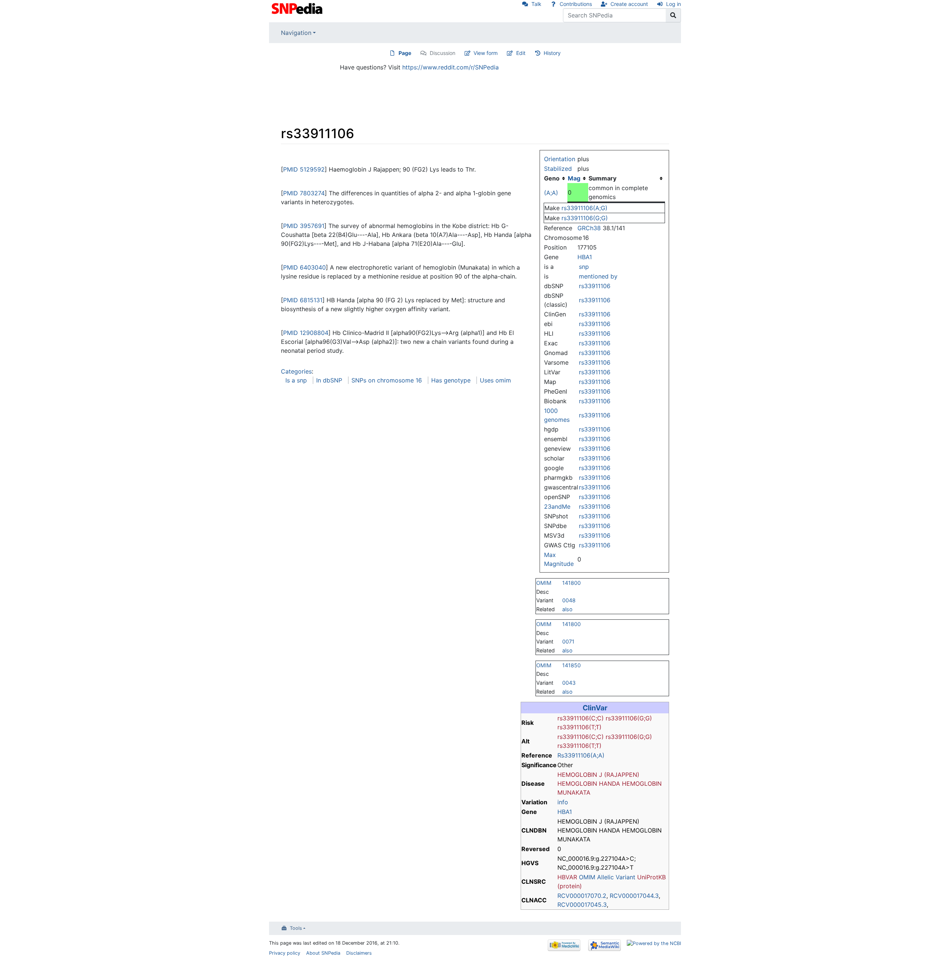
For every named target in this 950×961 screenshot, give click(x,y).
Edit (520, 53)
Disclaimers (359, 953)
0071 (568, 641)
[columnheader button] (577, 178)
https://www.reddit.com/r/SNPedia (450, 67)
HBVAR (567, 877)
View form (486, 53)
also (567, 609)
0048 (569, 600)
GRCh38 (589, 228)
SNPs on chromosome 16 (386, 380)
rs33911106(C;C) (580, 718)
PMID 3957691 (303, 225)
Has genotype (451, 380)
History (552, 53)
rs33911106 (594, 286)
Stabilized (558, 168)
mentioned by (598, 276)
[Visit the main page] (298, 8)
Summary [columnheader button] (602, 178)
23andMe (557, 506)
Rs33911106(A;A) (581, 755)
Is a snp (296, 380)
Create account (629, 4)
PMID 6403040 (304, 267)
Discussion (442, 53)
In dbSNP (329, 380)
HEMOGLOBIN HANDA (588, 783)
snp (584, 266)
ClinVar (595, 707)
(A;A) (551, 192)
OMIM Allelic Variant (607, 877)
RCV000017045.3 (582, 904)
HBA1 (584, 257)
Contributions (576, 4)
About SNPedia (323, 953)
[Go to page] (673, 15)
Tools (296, 928)
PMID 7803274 (304, 193)
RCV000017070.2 (581, 895)
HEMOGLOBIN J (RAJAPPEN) (598, 774)
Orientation (559, 159)
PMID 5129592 (304, 169)
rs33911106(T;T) (579, 727)
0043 (569, 683)
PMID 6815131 (302, 300)
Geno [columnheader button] (552, 178)
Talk (536, 4)
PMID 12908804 (305, 332)
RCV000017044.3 (634, 895)
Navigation (296, 32)
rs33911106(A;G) (584, 208)
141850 (571, 665)
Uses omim (495, 380)
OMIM (543, 583)
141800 (571, 583)
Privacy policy (284, 953)
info (562, 802)
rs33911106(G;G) (584, 218)
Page (405, 53)
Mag (574, 178)
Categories (296, 371)
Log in (673, 4)
